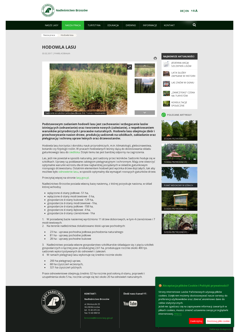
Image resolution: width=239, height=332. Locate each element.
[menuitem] (51, 25)
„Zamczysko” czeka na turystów (183, 94)
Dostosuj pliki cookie (218, 321)
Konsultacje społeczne (179, 104)
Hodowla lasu (67, 35)
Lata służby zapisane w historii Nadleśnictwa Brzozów (183, 77)
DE (182, 11)
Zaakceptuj (196, 321)
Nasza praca (49, 35)
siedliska (74, 152)
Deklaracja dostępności (220, 329)
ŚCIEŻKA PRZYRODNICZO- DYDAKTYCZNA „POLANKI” (176, 140)
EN (187, 11)
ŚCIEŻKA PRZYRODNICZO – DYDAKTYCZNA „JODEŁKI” (176, 210)
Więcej (177, 313)
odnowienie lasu (68, 171)
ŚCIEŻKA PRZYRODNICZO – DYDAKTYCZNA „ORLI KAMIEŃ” (178, 233)
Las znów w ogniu (182, 82)
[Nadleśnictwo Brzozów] (47, 10)
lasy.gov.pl (82, 177)
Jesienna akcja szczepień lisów (181, 64)
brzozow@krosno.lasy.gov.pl (98, 317)
